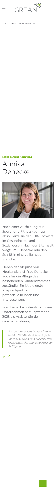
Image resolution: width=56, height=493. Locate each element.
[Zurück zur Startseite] (28, 7)
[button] (3, 7)
